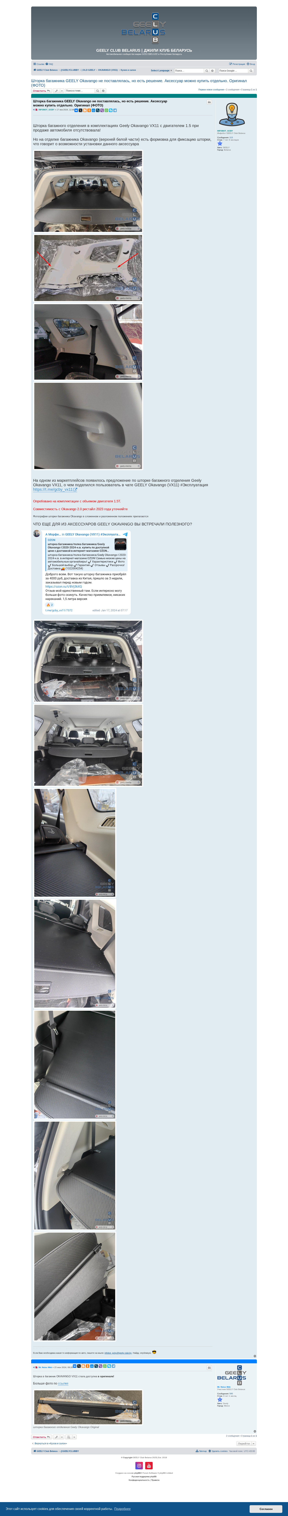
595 (231, 1394)
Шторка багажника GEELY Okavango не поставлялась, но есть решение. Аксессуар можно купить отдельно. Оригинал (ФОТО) (139, 83)
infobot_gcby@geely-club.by (118, 1353)
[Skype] (110, 110)
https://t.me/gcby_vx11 (53, 489)
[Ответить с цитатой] (209, 102)
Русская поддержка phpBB (144, 1476)
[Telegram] (115, 110)
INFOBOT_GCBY (225, 131)
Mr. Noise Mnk (224, 1387)
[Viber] (102, 110)
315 (231, 137)
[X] (80, 110)
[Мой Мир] (93, 110)
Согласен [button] (266, 1509)
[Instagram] (139, 1465)
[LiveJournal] (98, 110)
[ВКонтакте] (76, 110)
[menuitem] (49, 64)
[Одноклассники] (89, 110)
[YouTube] (149, 1465)
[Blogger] (85, 110)
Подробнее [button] (122, 1509)
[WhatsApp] (106, 110)
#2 (34, 1367)
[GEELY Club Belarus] (144, 27)
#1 (34, 110)
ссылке (63, 1383)
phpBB (137, 1473)
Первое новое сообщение (211, 89)
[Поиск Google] (251, 70)
